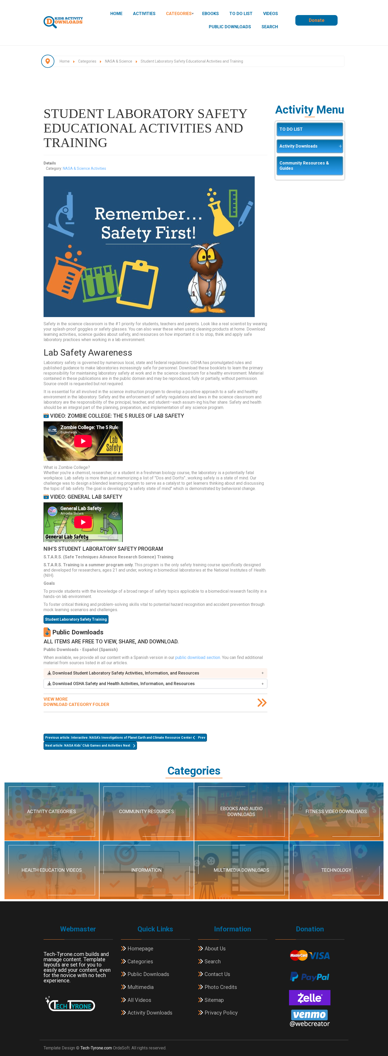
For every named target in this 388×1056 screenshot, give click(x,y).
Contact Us (216, 974)
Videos (270, 13)
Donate (316, 20)
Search (270, 26)
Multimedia (140, 987)
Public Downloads (230, 26)
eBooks (210, 13)
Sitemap (213, 1000)
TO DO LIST (241, 13)
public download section (197, 657)
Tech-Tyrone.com (96, 1047)
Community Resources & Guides (304, 166)
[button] (155, 673)
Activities (144, 13)
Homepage (139, 948)
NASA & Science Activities (84, 168)
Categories (179, 13)
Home (116, 13)
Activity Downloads (299, 146)
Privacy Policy (220, 1013)
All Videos (138, 1000)
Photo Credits (220, 987)
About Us (214, 948)
